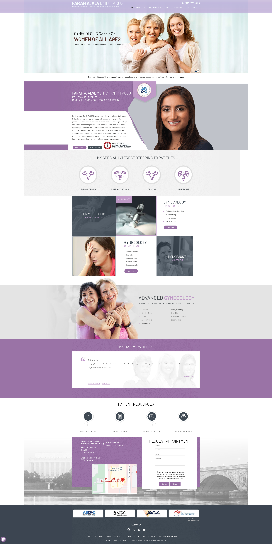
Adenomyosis (131, 258)
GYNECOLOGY (174, 203)
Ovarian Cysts (131, 262)
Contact (195, 7)
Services (147, 7)
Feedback (127, 537)
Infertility (174, 313)
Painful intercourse (178, 316)
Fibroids (129, 255)
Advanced (166, 298)
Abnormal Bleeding (133, 251)
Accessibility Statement (168, 537)
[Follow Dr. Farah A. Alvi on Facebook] (128, 529)
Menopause (177, 258)
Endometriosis (131, 265)
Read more (170, 227)
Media (168, 7)
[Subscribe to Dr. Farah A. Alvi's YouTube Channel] (144, 529)
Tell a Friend (139, 537)
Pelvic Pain (146, 316)
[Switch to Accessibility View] (3, 539)
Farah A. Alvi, (101, 93)
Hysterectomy (171, 218)
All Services (124, 199)
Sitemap (117, 537)
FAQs (187, 7)
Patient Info (158, 7)
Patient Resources (136, 404)
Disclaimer (97, 537)
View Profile (79, 147)
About (138, 7)
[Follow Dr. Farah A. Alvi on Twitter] (133, 529)
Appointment (178, 7)
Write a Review (94, 384)
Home (88, 537)
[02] (198, 71)
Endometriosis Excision (175, 211)
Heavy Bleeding (177, 309)
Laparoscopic (94, 215)
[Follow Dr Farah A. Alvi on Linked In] (139, 529)
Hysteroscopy (171, 221)
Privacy (108, 537)
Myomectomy (171, 214)
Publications (95, 147)
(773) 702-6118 (192, 3)
